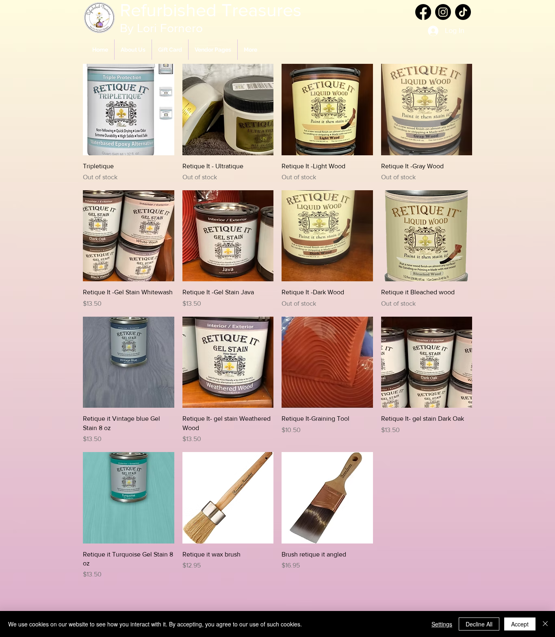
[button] (213, 49)
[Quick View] (128, 109)
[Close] (545, 623)
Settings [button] (441, 624)
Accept (520, 624)
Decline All (479, 624)
